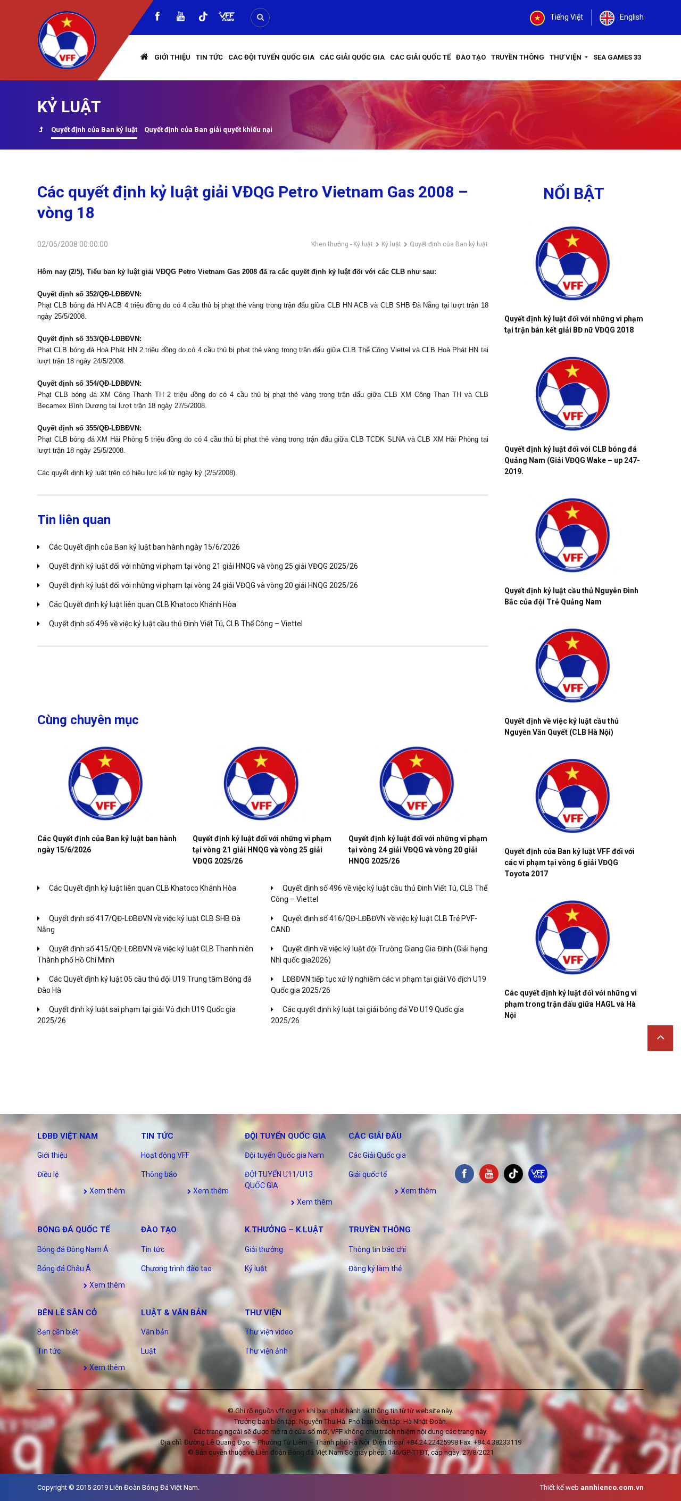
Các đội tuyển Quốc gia (271, 57)
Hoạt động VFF (165, 1155)
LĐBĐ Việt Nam (67, 1136)
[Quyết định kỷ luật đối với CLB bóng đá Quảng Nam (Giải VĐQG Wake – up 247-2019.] (574, 394)
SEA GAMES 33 (617, 57)
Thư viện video (269, 1332)
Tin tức (209, 57)
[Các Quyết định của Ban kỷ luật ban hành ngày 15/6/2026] (107, 783)
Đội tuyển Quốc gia (285, 1136)
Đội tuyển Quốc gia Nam (284, 1155)
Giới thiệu (172, 57)
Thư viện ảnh (266, 1351)
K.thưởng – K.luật (284, 1229)
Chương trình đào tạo (176, 1268)
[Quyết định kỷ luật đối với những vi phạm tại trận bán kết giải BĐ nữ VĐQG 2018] (574, 263)
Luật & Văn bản (174, 1312)
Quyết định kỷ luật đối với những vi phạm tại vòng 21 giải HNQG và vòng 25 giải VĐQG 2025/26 (203, 566)
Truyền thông (517, 57)
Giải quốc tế (367, 1174)
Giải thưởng (264, 1249)
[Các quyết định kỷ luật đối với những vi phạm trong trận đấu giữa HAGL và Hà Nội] (574, 937)
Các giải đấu (375, 1136)
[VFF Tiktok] (203, 18)
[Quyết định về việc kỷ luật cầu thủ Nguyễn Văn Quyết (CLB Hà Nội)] (574, 666)
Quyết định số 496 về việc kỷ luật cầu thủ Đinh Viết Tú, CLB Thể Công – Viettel (176, 623)
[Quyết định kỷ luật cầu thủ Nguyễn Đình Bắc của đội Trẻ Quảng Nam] (574, 535)
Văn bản (155, 1332)
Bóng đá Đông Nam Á (73, 1249)
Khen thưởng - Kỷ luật (342, 244)
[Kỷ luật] (40, 130)
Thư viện (566, 57)
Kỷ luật (391, 244)
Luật (148, 1351)
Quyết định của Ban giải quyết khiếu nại (208, 130)
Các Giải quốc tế (420, 57)
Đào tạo (471, 57)
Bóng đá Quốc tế (73, 1229)
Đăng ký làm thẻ (375, 1268)
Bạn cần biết (57, 1332)
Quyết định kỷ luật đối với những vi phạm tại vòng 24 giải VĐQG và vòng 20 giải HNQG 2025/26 (203, 585)
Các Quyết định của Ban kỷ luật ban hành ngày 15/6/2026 (144, 547)
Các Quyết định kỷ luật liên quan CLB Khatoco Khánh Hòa (142, 604)
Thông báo (159, 1174)
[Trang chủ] (145, 57)
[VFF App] (227, 18)
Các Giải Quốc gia (352, 57)
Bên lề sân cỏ (67, 1312)
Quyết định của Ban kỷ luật (94, 130)
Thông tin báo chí (377, 1249)
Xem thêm (106, 1191)
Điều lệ (48, 1174)
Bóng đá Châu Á (64, 1268)
